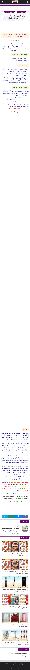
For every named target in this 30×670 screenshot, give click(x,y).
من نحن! (24, 655)
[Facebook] (25, 516)
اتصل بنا (24, 656)
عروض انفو (21, 20)
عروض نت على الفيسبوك (11, 501)
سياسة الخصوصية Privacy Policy (18, 653)
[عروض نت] (15, 1)
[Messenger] (18, 516)
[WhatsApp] (11, 516)
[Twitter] (5, 516)
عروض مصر (21, 12)
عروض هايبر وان (9, 12)
